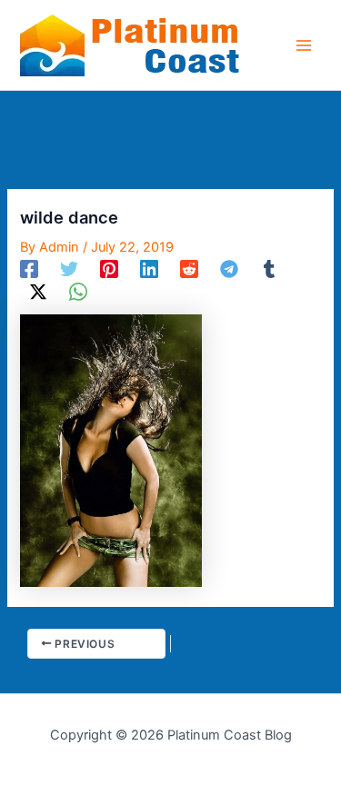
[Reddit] (189, 269)
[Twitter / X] (38, 292)
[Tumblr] (269, 269)
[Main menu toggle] (304, 45)
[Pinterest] (109, 269)
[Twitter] (69, 269)
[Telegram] (229, 269)
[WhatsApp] (78, 292)
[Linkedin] (149, 269)
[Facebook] (29, 269)
